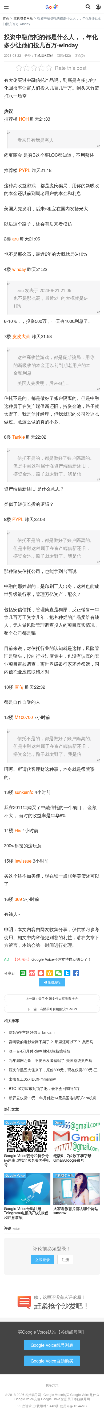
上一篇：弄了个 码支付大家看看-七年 (52, 998)
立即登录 (42, 1259)
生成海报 (54, 982)
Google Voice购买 (56, 1394)
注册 (65, 1259)
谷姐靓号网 (52, 6)
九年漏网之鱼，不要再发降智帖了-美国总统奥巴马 (50, 1060)
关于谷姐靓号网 (78, 1398)
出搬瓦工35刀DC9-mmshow (32, 1079)
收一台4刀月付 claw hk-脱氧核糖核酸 (39, 1051)
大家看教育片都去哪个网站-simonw (76, 1210)
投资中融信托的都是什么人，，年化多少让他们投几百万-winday (51, 41)
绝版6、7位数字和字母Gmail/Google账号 (72, 1157)
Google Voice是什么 (84, 1394)
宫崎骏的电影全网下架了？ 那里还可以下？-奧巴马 (51, 1041)
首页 (6, 18)
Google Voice (15, 1122)
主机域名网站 (23, 18)
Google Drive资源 (54, 1398)
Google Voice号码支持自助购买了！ (61, 959)
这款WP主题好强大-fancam (32, 1032)
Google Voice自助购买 (52, 1361)
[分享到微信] (58, 973)
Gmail (59, 1122)
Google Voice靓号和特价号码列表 (27, 1160)
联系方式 (52, 1385)
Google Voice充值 (27, 1398)
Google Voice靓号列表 (52, 1345)
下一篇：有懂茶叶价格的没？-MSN (52, 1009)
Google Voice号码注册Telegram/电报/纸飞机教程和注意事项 (26, 1213)
